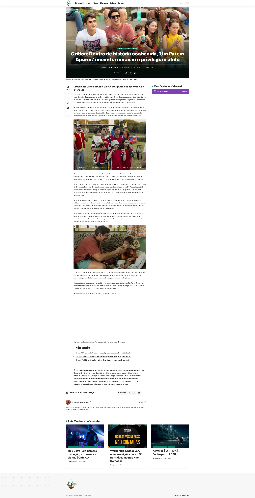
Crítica (134, 48)
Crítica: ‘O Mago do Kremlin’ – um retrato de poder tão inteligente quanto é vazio (103, 356)
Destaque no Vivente (98, 376)
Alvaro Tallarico (72, 461)
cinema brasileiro (122, 370)
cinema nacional (79, 373)
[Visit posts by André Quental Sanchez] (68, 402)
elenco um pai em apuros (114, 376)
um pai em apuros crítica (82, 384)
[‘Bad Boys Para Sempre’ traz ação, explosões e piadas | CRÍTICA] (85, 436)
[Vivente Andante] (69, 3)
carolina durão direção (87, 370)
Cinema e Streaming (124, 48)
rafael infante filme (80, 381)
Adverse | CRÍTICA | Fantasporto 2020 (165, 452)
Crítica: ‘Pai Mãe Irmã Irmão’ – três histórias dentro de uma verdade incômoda (102, 360)
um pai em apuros (115, 381)
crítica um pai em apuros (82, 376)
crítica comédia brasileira (129, 373)
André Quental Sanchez (111, 67)
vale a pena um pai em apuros (118, 384)
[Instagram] (145, 402)
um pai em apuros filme (99, 384)
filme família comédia (81, 378)
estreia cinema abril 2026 (132, 376)
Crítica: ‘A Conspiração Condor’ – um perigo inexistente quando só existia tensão (103, 353)
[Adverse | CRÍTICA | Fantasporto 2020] (170, 436)
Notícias (94, 447)
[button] (178, 3)
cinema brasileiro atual (136, 370)
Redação (112, 465)
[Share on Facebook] (122, 73)
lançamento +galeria (131, 378)
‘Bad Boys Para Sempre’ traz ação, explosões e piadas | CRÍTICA (83, 454)
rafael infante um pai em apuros (97, 381)
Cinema (112, 370)
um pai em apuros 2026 (130, 381)
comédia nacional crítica (111, 373)
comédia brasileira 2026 (93, 373)
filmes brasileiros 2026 (97, 378)
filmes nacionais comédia (114, 378)
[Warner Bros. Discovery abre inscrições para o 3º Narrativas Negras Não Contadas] (127, 436)
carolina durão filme (102, 370)
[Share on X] (126, 73)
